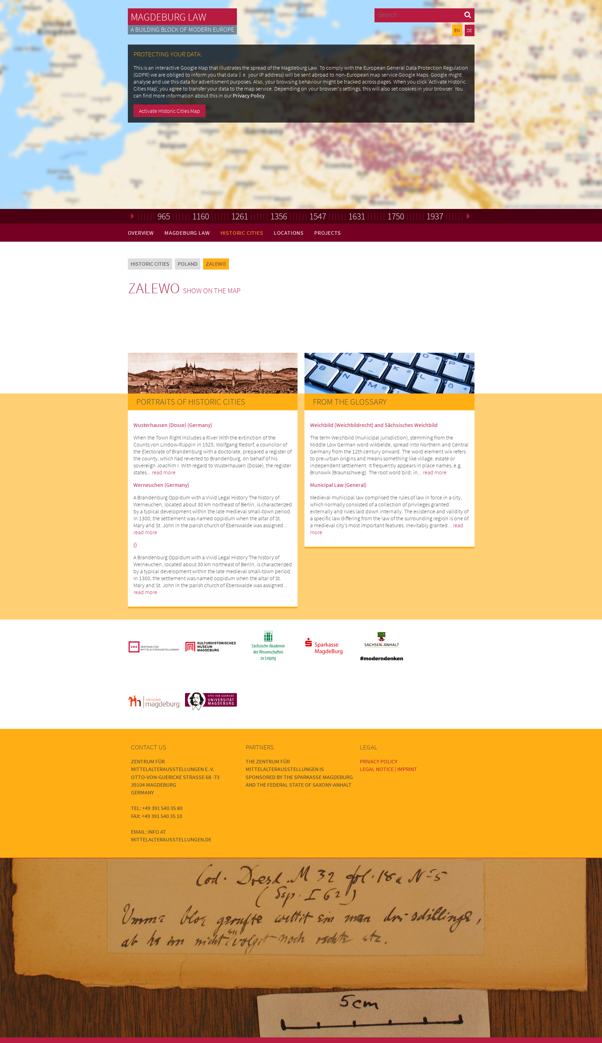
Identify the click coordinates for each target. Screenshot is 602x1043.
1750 (395, 216)
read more (164, 472)
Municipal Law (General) (338, 484)
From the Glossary (350, 401)
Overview (141, 232)
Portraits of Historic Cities (190, 401)
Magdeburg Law (168, 16)
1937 (434, 216)
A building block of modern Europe (182, 29)
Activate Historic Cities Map (169, 110)
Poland (188, 263)
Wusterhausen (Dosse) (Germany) (172, 424)
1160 (200, 216)
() (135, 544)
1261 (239, 216)
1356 (278, 216)
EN (457, 30)
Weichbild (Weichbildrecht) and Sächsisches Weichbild (374, 424)
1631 (356, 216)
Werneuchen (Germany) (161, 484)
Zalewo (216, 263)
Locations (289, 232)
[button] (467, 14)
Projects (327, 232)
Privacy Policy (248, 95)
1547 (317, 216)
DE (469, 30)
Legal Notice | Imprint (388, 768)
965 (163, 216)
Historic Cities (242, 232)
